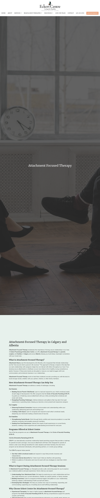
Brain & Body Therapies (32, 13)
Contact (71, 13)
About (10, 13)
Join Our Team (60, 13)
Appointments (92, 13)
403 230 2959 (80, 13)
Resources (48, 13)
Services (17, 13)
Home (3, 13)
